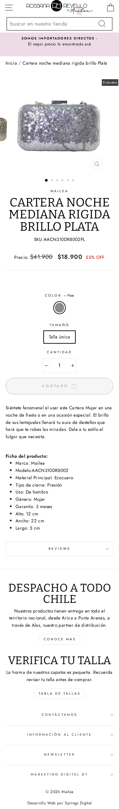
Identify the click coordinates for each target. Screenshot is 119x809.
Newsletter (59, 754)
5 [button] (68, 181)
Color (59, 295)
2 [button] (52, 181)
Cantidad (59, 352)
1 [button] (46, 180)
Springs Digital (78, 803)
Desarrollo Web (41, 803)
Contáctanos (59, 714)
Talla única (59, 336)
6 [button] (73, 181)
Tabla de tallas (59, 693)
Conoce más (60, 639)
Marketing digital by (59, 774)
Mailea (59, 191)
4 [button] (63, 181)
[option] (59, 42)
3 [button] (58, 181)
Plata (59, 308)
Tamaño (59, 324)
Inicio (11, 63)
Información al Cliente (59, 734)
